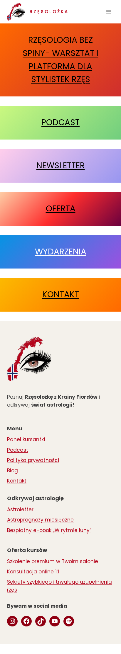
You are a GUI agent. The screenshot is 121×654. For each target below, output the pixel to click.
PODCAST (60, 122)
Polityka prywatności (33, 460)
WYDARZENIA (60, 251)
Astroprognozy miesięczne (40, 519)
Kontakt (16, 480)
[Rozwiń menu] (108, 11)
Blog (12, 470)
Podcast (17, 449)
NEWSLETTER (60, 165)
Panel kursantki (26, 439)
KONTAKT (60, 294)
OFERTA (60, 208)
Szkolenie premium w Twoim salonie (52, 561)
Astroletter (20, 509)
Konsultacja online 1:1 (33, 571)
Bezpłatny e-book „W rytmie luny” (49, 530)
